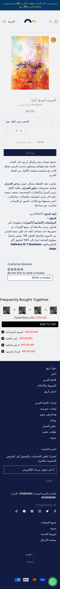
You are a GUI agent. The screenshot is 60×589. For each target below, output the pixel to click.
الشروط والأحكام (47, 385)
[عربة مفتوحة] (56, 21)
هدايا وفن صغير (48, 414)
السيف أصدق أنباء (14, 332)
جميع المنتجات (48, 522)
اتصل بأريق (50, 391)
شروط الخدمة (48, 534)
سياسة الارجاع (48, 540)
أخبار (53, 374)
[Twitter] (47, 511)
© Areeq (30, 562)
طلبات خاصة (49, 432)
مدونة (53, 438)
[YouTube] (24, 511)
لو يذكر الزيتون (13, 351)
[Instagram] (39, 511)
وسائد (53, 420)
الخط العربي (49, 380)
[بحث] (50, 21)
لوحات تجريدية (48, 409)
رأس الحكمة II (12, 345)
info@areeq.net (46, 505)
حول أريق (51, 368)
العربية (11, 21)
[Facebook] (55, 511)
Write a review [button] (41, 278)
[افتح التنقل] (4, 21)
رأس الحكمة (12, 338)
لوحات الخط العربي (45, 403)
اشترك (48, 480)
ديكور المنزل (49, 426)
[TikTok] (16, 511)
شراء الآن (30, 152)
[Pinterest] (32, 511)
